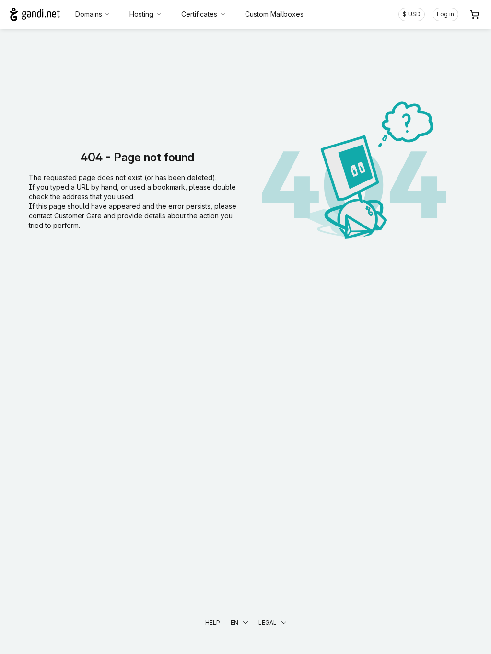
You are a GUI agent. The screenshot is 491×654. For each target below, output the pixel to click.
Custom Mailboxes (274, 14)
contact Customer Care (65, 216)
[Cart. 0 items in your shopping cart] (474, 14)
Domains (88, 14)
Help (212, 622)
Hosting (141, 14)
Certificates (199, 14)
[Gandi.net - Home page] (35, 14)
